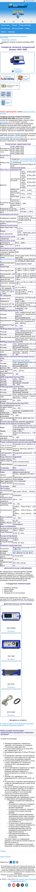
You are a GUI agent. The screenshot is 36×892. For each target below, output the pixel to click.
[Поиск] (31, 21)
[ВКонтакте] (11, 862)
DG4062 (32, 112)
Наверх (3, 851)
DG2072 (26, 112)
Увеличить (18, 69)
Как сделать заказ (22, 879)
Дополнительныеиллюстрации (19, 71)
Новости (3, 32)
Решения (14, 25)
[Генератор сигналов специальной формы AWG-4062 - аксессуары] (11, 700)
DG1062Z (3, 113)
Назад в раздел (5, 856)
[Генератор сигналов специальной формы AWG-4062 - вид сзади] (11, 644)
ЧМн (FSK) (16, 360)
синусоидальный (26, 159)
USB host (25, 551)
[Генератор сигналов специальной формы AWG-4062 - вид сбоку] (11, 672)
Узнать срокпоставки (26, 79)
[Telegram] (14, 862)
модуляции (4, 122)
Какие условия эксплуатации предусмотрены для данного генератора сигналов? (17, 724)
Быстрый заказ (5, 28)
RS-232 (31, 551)
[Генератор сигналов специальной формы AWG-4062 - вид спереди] (11, 616)
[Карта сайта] (22, 21)
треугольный (24, 161)
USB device (17, 551)
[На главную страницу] (18, 14)
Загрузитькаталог (8, 102)
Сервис (27, 28)
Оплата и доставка (17, 28)
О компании (11, 32)
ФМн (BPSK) (25, 360)
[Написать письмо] (13, 21)
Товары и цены (5, 25)
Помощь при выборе (25, 25)
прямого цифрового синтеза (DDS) (12, 137)
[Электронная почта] (17, 862)
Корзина (15, 5)
